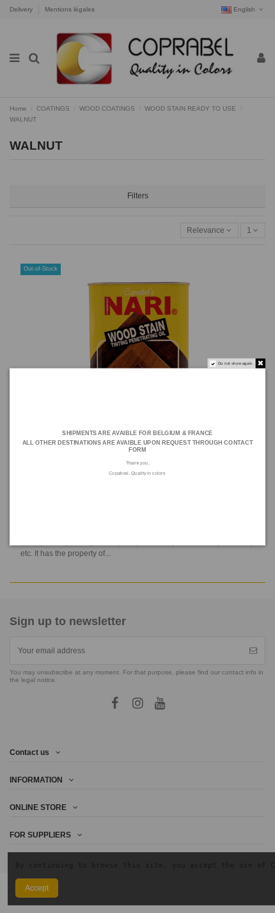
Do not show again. (235, 363)
